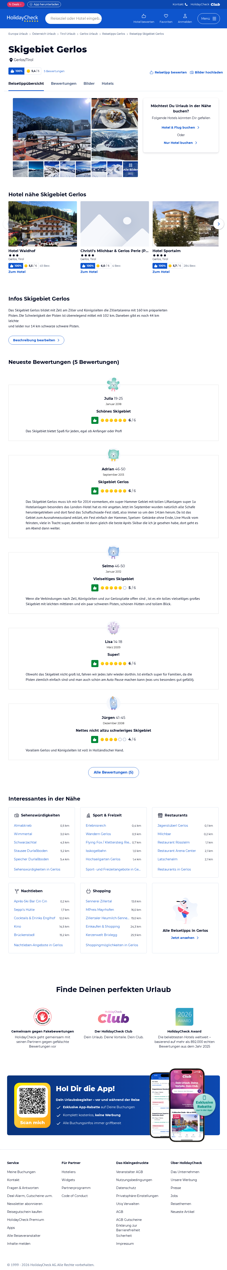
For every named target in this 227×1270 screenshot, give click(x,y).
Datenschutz (126, 1188)
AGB (119, 1212)
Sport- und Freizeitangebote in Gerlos (113, 869)
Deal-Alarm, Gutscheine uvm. (30, 1196)
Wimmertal (23, 834)
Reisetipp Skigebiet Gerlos (146, 33)
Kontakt (178, 4)
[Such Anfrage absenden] (106, 18)
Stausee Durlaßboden (30, 851)
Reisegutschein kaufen (24, 1212)
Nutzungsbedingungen (134, 1180)
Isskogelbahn (96, 851)
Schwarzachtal (25, 842)
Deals (14, 4)
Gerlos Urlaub (89, 33)
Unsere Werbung (184, 1180)
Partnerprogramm (76, 1188)
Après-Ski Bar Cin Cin (30, 901)
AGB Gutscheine (129, 1220)
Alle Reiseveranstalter (24, 1236)
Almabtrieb (22, 826)
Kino (17, 926)
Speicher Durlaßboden (31, 859)
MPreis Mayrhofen (100, 910)
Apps (11, 1228)
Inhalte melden (18, 1244)
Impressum (125, 1244)
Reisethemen (181, 1204)
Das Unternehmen (185, 1172)
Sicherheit (124, 1236)
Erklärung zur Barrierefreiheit (128, 1228)
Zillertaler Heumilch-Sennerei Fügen (108, 918)
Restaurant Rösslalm (174, 842)
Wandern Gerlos (98, 834)
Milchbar (164, 834)
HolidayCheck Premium (25, 1220)
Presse (176, 1188)
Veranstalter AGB (129, 1172)
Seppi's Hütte (24, 910)
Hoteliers (69, 1172)
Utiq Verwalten (127, 1204)
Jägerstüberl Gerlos (173, 826)
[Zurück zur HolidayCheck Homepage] (22, 18)
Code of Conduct (75, 1196)
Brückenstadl (24, 935)
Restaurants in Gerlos (174, 869)
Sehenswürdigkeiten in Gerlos (37, 869)
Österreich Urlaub (44, 33)
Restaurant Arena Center (177, 851)
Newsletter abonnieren (24, 1204)
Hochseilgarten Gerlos (103, 859)
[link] (143, 18)
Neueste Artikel (182, 1212)
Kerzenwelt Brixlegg (101, 935)
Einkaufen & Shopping (103, 926)
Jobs (174, 1196)
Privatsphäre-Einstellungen (137, 1196)
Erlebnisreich (96, 826)
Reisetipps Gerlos (113, 33)
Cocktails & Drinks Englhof (34, 918)
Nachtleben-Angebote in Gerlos (38, 945)
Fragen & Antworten (23, 1188)
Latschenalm (168, 859)
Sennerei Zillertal (99, 901)
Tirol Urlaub (67, 33)
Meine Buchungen (21, 1172)
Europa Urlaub (18, 33)
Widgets (68, 1180)
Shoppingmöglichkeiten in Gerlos (112, 945)
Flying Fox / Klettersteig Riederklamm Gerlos (108, 842)
